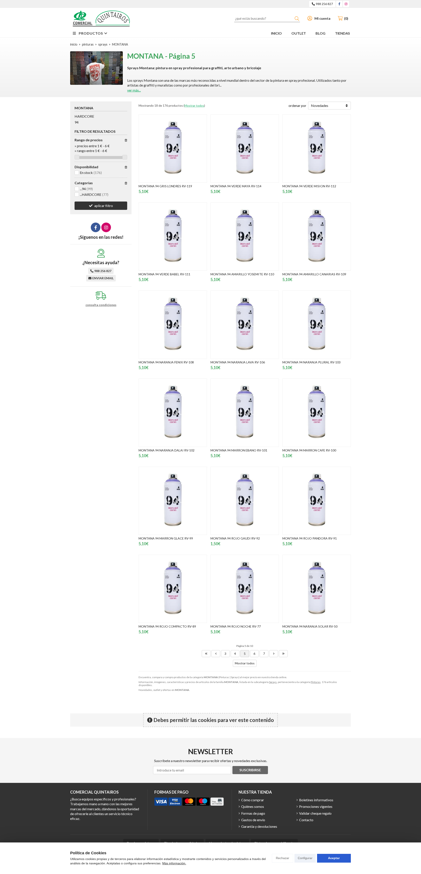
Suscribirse (250, 770)
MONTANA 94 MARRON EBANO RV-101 (238, 450)
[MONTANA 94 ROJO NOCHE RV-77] (245, 589)
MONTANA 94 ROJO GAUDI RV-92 (235, 538)
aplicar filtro (103, 205)
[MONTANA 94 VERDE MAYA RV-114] (245, 148)
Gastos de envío (253, 820)
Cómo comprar (252, 800)
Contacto (306, 820)
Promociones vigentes (315, 806)
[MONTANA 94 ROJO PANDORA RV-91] (317, 501)
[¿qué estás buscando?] (267, 18)
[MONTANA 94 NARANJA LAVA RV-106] (245, 325)
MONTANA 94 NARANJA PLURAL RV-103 (311, 362)
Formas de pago (253, 813)
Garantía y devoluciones (259, 826)
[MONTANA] (206, 653)
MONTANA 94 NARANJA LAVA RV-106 (237, 362)
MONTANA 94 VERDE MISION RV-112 (309, 186)
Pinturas (316, 682)
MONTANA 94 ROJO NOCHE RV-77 (235, 626)
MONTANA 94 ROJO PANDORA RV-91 (309, 538)
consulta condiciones (101, 305)
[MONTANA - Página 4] (215, 653)
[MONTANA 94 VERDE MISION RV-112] (317, 148)
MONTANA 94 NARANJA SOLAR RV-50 (309, 626)
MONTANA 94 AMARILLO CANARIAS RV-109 (314, 274)
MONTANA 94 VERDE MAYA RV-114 (235, 186)
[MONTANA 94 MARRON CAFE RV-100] (317, 413)
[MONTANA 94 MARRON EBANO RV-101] (245, 413)
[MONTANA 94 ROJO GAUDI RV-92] (245, 501)
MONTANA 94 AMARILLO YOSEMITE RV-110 (242, 274)
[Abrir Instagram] (346, 4)
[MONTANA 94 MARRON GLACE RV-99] (173, 501)
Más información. (174, 863)
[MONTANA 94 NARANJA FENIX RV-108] (173, 325)
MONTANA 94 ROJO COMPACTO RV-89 (167, 626)
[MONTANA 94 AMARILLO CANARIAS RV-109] (317, 237)
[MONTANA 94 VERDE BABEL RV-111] (173, 237)
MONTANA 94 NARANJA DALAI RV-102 (166, 450)
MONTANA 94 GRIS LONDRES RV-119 (165, 186)
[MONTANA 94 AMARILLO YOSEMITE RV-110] (245, 237)
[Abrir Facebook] (339, 4)
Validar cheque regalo (315, 813)
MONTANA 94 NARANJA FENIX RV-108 (166, 362)
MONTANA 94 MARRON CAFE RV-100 (309, 450)
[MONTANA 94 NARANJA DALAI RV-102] (173, 413)
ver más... (134, 90)
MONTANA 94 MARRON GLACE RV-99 (166, 538)
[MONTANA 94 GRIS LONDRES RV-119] (173, 148)
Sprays (273, 682)
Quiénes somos (252, 806)
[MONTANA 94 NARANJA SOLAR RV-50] (317, 589)
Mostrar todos (194, 105)
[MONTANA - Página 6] (273, 653)
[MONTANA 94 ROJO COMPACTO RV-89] (173, 589)
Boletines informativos (316, 800)
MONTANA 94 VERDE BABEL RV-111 (164, 274)
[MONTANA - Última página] (283, 653)
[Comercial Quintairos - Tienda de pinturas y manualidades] (101, 19)
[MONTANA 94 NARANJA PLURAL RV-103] (317, 325)
